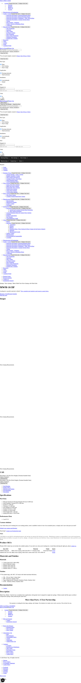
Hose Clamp (5, 67)
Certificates (9, 25)
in (2, 96)
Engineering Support (8, 280)
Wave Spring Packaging (15, 211)
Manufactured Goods (14, 232)
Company (5, 644)
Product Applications (11, 215)
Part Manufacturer (4, 51)
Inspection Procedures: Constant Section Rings (18, 19)
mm (3, 98)
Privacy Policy (10, 652)
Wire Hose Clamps (11, 195)
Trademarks (9, 640)
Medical (11, 227)
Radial (3, 82)
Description (6, 492)
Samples (5, 168)
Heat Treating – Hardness (12, 22)
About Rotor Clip (7, 633)
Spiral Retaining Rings (12, 180)
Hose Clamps (23, 157)
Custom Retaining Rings (12, 181)
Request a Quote (4, 294)
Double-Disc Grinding (12, 38)
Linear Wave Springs (11, 190)
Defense (11, 226)
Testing (8, 21)
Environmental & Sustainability (14, 236)
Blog (7, 634)
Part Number (3, 50)
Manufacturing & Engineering (10, 12)
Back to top (3, 675)
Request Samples (7, 277)
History (8, 221)
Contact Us (6, 279)
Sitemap (5, 660)
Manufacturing (7, 27)
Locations (8, 237)
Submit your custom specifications (8, 528)
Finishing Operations (11, 37)
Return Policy (9, 651)
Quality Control (7, 13)
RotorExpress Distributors (12, 647)
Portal (7, 45)
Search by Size (16, 104)
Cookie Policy (9, 654)
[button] (4, 59)
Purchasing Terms (10, 650)
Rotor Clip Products (8, 626)
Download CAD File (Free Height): (15, 475)
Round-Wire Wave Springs (13, 187)
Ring (3, 64)
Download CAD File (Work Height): (15, 480)
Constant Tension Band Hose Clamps (15, 196)
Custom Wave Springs (11, 192)
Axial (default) (5, 80)
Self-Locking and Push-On (13, 177)
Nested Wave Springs (11, 189)
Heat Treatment (10, 34)
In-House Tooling (10, 32)
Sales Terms (9, 648)
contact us (73, 546)
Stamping (8, 30)
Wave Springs (14, 157)
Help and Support (7, 619)
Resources (5, 40)
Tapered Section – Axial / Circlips (14, 174)
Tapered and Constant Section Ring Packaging (21, 210)
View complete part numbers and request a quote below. (35, 291)
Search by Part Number (6, 104)
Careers (8, 638)
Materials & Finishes (11, 202)
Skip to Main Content (5, 0)
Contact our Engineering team (13, 531)
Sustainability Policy (11, 637)
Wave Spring (5, 66)
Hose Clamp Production (12, 35)
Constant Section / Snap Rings (14, 179)
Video (4, 41)
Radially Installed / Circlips (13, 176)
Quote (4, 44)
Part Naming (9, 217)
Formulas (8, 214)
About (20, 161)
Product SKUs (6, 487)
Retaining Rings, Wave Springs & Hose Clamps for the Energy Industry (27, 229)
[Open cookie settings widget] (3, 680)
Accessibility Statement (9, 663)
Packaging (9, 205)
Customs (5, 170)
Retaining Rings (4, 157)
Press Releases (10, 635)
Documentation (7, 490)
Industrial (11, 230)
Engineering (13, 161)
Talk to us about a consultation (7, 606)
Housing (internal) (6, 73)
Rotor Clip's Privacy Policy (24, 56)
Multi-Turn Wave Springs (12, 186)
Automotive (12, 224)
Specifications (6, 486)
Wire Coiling (9, 31)
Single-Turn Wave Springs (13, 184)
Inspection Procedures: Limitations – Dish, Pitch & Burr (20, 18)
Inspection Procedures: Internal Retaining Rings (18, 16)
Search (2, 99)
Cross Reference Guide (12, 218)
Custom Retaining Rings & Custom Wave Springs (18, 212)
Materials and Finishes (8, 489)
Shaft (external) (6, 74)
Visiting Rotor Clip (11, 641)
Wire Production (10, 28)
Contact (5, 42)
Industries (8, 223)
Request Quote (7, 276)
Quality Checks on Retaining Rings (15, 24)
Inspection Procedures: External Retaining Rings (18, 15)
